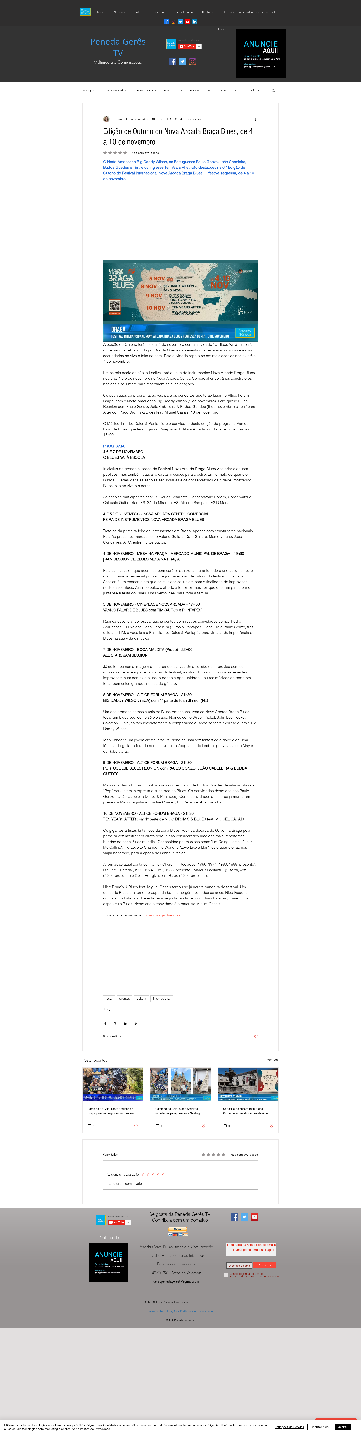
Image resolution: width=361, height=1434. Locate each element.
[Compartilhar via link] (136, 1023)
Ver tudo (273, 1059)
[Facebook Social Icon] (172, 61)
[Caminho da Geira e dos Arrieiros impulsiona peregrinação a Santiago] (180, 1084)
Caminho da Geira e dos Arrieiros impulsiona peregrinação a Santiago (178, 1111)
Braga (108, 1009)
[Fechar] (355, 1427)
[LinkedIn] (194, 21)
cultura (141, 998)
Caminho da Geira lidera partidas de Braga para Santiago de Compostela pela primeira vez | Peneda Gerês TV (111, 1111)
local (109, 998)
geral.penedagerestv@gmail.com (176, 1281)
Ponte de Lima (173, 90)
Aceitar (342, 1427)
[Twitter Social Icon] (182, 61)
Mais (252, 90)
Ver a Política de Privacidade (91, 1429)
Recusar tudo (320, 1427)
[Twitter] (180, 21)
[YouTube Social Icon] (254, 1217)
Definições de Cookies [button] (289, 1427)
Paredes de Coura (201, 90)
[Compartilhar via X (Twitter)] (115, 1023)
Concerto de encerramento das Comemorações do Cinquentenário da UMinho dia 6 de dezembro (247, 1111)
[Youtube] (187, 21)
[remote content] (180, 224)
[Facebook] (166, 21)
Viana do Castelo (230, 90)
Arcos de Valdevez (117, 90)
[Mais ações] (255, 119)
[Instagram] (173, 21)
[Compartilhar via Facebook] (105, 1023)
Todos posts (89, 90)
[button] (273, 90)
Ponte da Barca (146, 90)
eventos (124, 998)
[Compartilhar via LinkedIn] (126, 1023)
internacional (161, 998)
